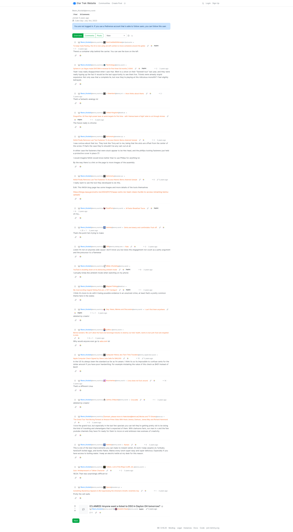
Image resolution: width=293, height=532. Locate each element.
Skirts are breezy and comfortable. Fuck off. (140, 227)
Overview (78, 35)
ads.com (103, 341)
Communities (104, 3)
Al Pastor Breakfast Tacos (135, 208)
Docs (196, 528)
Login (208, 3)
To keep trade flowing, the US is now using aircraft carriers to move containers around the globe (109, 46)
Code (202, 528)
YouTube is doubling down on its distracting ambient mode (95, 270)
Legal (179, 528)
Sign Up (215, 3)
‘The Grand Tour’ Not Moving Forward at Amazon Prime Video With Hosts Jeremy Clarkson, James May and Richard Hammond (120, 419)
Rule (127, 247)
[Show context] (148, 46)
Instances (188, 528)
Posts (99, 35)
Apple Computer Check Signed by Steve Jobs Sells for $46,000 (97, 358)
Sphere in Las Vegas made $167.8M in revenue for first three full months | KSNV (103, 68)
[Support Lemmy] (124, 3)
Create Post (117, 3)
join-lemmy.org (212, 528)
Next (76, 521)
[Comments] (83, 509)
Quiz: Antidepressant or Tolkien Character (88, 470)
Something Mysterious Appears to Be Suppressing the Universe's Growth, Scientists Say (106, 491)
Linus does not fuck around (138, 381)
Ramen (126, 445)
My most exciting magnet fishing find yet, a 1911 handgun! (95, 290)
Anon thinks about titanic (134, 93)
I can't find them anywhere (155, 309)
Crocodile (134, 400)
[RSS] (132, 35)
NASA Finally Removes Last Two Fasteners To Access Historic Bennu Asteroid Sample (105, 140)
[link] (151, 46)
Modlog (172, 528)
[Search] (203, 3)
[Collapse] (75, 42)
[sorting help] (128, 35)
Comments (89, 35)
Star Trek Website (86, 3)
